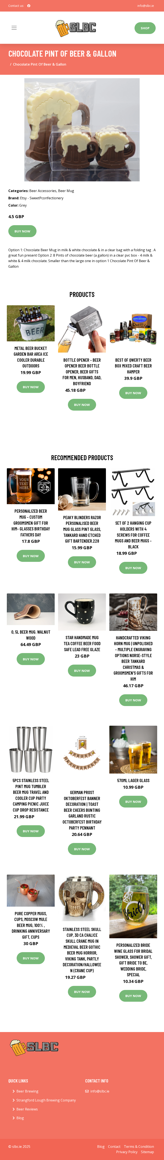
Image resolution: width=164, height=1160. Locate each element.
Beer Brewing (27, 1091)
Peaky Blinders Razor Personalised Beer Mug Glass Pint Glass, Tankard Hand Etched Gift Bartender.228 (82, 529)
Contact (114, 1146)
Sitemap (147, 1152)
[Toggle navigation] (14, 28)
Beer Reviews (27, 1109)
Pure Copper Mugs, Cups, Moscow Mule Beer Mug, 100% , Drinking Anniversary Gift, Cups (31, 925)
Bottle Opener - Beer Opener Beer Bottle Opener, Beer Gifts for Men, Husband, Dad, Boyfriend (82, 371)
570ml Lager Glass (133, 780)
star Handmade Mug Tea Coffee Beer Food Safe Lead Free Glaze (82, 643)
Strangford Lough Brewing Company (46, 1100)
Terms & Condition (139, 1146)
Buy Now (22, 231)
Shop (145, 28)
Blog (20, 1118)
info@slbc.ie (146, 6)
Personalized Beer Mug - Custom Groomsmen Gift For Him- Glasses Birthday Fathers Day (31, 522)
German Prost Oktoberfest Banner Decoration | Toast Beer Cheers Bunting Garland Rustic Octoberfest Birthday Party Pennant (82, 810)
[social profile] (29, 6)
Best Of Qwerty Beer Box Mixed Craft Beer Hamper (133, 365)
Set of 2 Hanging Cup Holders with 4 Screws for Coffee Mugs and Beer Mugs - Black (133, 534)
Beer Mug (66, 190)
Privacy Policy (127, 1152)
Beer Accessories (42, 190)
